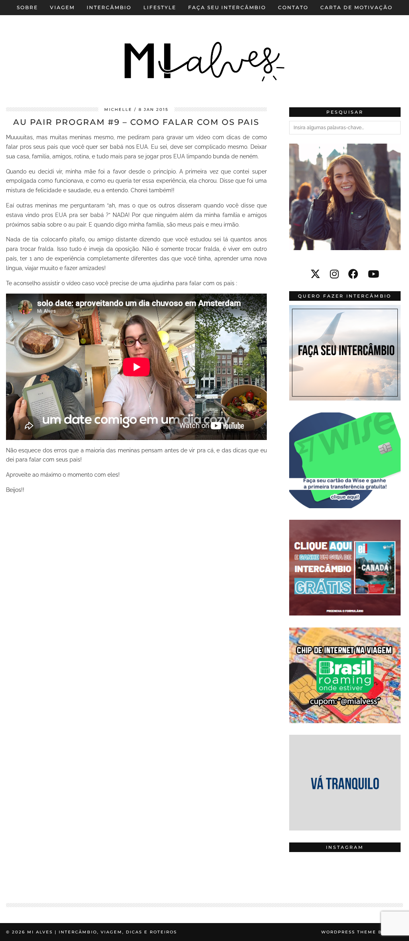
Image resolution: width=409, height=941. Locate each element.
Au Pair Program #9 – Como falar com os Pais (136, 122)
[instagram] (334, 274)
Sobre (27, 7)
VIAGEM (62, 7)
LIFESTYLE (159, 7)
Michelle (118, 109)
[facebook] (353, 274)
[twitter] (315, 274)
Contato (293, 7)
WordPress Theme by (362, 932)
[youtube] (373, 274)
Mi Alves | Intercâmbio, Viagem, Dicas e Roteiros (102, 932)
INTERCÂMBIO (109, 7)
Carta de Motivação (356, 7)
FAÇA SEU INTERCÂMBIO (227, 7)
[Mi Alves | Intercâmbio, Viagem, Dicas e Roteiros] (204, 47)
